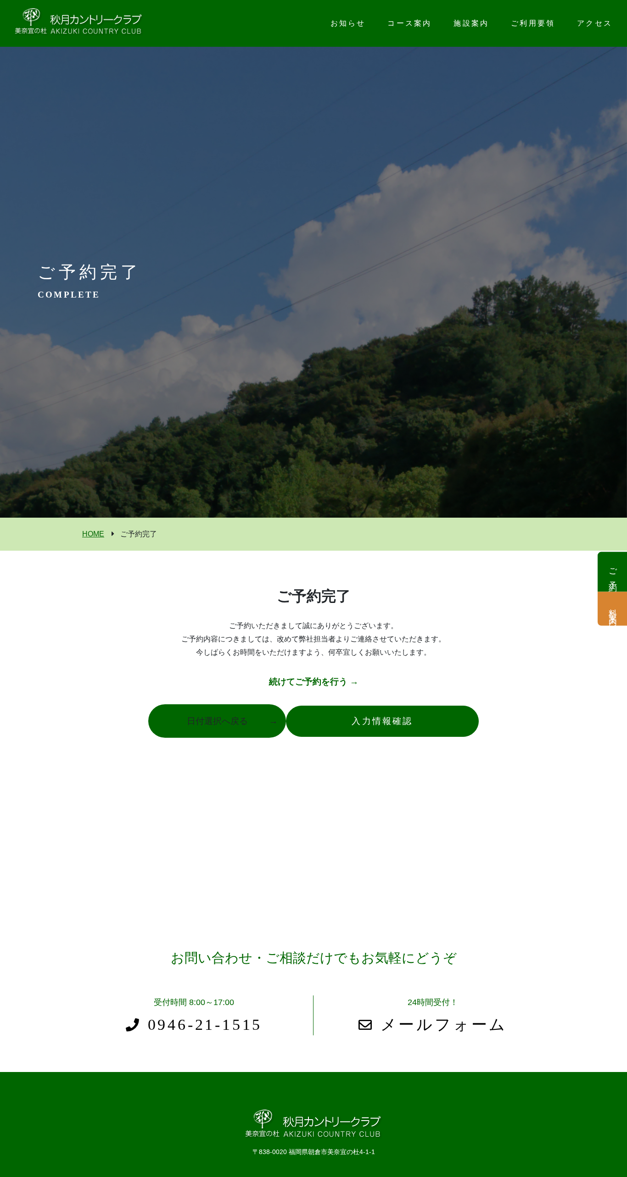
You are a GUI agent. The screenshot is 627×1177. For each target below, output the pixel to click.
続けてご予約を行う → (313, 681)
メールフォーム (440, 1024)
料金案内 (612, 608)
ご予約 (612, 571)
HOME (93, 534)
